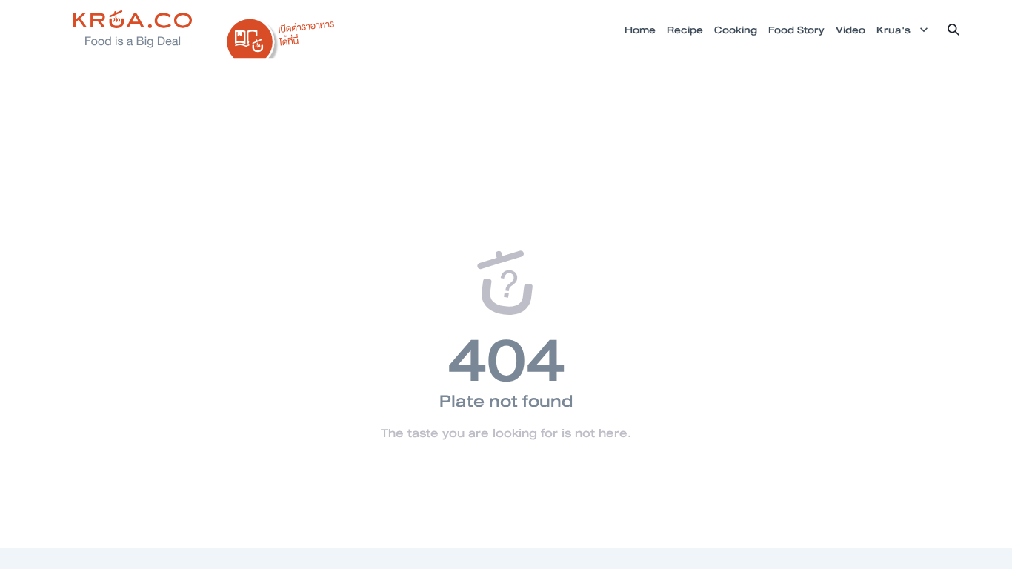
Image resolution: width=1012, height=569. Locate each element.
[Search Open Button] (953, 29)
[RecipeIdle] (281, 35)
